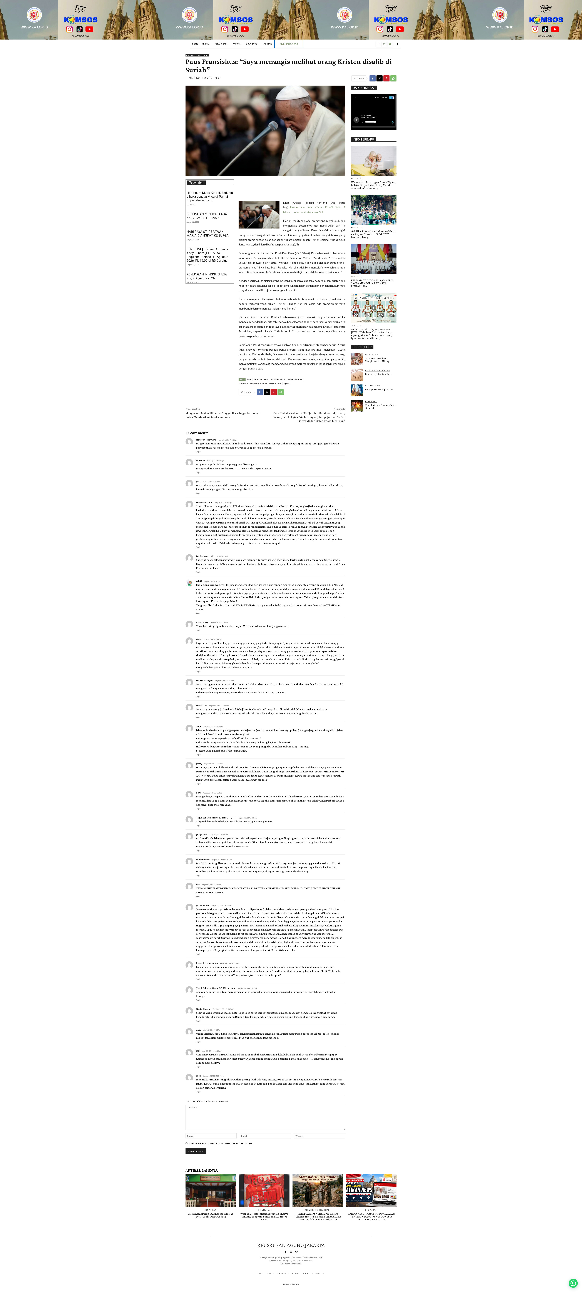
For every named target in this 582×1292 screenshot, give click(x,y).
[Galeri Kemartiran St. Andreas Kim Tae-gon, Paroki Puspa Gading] (211, 1190)
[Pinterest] (386, 78)
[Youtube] (390, 44)
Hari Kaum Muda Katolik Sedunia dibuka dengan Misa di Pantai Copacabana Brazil (210, 196)
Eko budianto (203, 859)
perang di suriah (295, 379)
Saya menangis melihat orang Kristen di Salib (260, 383)
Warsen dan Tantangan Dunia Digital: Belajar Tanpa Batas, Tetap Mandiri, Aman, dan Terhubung (373, 185)
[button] (397, 44)
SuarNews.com (286, 1266)
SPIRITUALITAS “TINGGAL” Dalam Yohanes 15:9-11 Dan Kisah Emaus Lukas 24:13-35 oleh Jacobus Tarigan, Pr (317, 1216)
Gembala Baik (372, 386)
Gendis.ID (356, 412)
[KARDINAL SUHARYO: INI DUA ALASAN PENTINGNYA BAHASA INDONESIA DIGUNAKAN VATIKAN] (371, 1190)
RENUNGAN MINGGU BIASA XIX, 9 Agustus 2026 (207, 276)
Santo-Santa (372, 354)
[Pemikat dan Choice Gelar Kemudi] (357, 406)
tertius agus (210, 1101)
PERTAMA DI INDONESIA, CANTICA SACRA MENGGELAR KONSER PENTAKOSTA (372, 283)
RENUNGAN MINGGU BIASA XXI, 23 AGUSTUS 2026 (207, 216)
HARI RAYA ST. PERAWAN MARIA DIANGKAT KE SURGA (208, 233)
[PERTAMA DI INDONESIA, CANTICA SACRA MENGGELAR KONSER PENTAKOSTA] (373, 259)
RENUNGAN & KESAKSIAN (377, 370)
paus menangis (278, 379)
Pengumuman (263, 1210)
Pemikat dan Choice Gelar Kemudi (380, 406)
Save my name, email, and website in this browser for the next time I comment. (220, 1143)
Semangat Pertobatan (378, 373)
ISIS (249, 379)
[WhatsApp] (393, 78)
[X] (379, 78)
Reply (198, 452)
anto (198, 1075)
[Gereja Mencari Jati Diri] (357, 390)
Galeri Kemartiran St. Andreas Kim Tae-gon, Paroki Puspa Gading (210, 1215)
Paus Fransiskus (261, 379)
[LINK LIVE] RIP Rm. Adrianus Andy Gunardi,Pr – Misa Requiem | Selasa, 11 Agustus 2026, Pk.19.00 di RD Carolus (207, 254)
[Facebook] (378, 44)
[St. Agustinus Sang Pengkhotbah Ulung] (357, 359)
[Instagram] (384, 44)
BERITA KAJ (356, 178)
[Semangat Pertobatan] (357, 375)
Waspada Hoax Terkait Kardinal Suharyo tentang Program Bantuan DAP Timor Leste (264, 1216)
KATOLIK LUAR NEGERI (197, 55)
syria (286, 383)
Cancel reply (223, 1101)
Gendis (299, 1266)
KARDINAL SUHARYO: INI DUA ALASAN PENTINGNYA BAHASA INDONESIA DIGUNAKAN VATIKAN (371, 1216)
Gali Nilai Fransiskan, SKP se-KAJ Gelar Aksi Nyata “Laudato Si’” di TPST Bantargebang (373, 234)
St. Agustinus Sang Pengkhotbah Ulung (377, 360)
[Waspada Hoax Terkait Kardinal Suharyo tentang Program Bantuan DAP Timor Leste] (264, 1190)
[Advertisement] (263, 191)
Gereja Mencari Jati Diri (379, 389)
